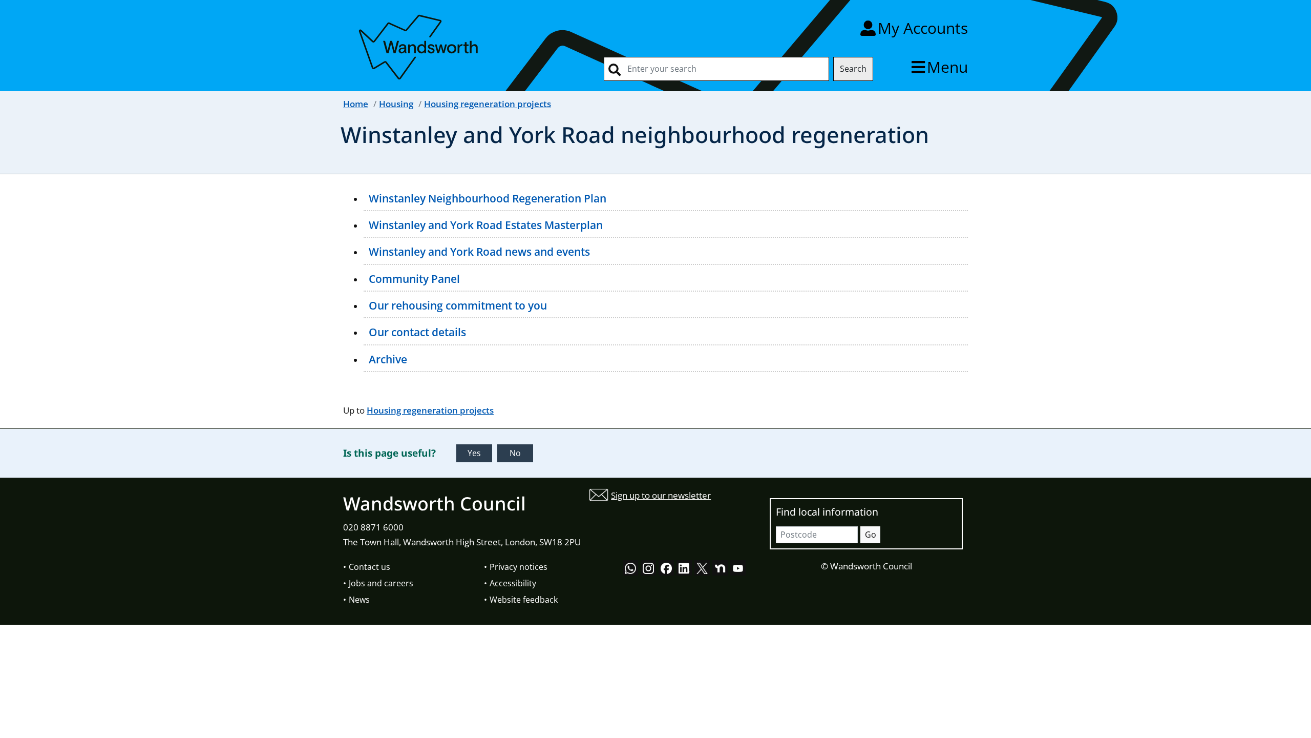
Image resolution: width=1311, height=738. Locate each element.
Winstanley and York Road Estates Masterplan (486, 225)
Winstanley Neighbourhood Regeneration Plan (487, 198)
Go (870, 534)
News (359, 599)
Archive (388, 359)
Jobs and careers (381, 583)
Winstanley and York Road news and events (479, 251)
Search (853, 68)
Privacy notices (518, 566)
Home (355, 104)
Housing (396, 104)
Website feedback (524, 599)
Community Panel (414, 279)
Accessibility (513, 583)
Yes (474, 453)
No (515, 453)
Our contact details (417, 332)
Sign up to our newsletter (661, 495)
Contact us (369, 566)
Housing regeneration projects (487, 104)
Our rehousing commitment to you (458, 305)
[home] (420, 45)
